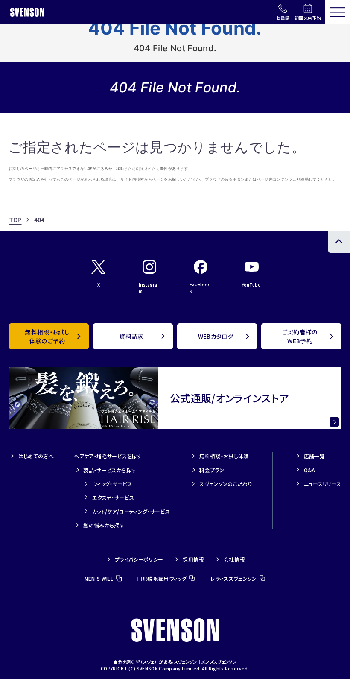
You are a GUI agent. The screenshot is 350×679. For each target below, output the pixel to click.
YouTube (251, 284)
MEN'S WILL (99, 578)
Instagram (148, 287)
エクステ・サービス (113, 497)
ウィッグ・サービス (112, 483)
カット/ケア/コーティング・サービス (131, 511)
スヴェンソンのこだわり (225, 483)
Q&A (309, 470)
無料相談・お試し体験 (223, 455)
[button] (337, 12)
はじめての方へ (36, 455)
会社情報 (234, 559)
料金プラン (211, 470)
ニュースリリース (322, 483)
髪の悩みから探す (103, 525)
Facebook (199, 287)
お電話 (282, 18)
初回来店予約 (308, 18)
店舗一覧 (314, 455)
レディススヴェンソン (233, 578)
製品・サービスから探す (109, 470)
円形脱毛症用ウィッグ (162, 578)
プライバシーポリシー (139, 559)
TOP (15, 219)
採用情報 (193, 559)
